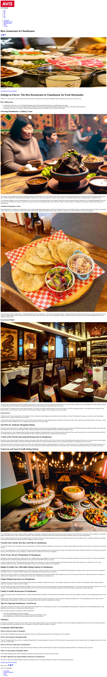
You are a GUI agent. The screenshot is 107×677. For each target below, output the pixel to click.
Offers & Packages (8, 672)
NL (4, 17)
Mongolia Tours (8, 23)
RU (5, 12)
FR (4, 16)
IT (4, 14)
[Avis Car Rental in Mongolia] (7, 6)
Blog (5, 24)
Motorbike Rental (8, 21)
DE (4, 13)
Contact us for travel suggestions (9, 91)
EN (5, 10)
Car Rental (6, 20)
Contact (6, 26)
